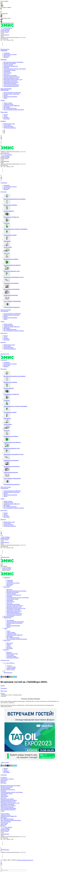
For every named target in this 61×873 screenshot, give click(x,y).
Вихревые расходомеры (10, 63)
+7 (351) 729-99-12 (7, 28)
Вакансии (6, 57)
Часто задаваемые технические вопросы (14, 109)
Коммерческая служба (9, 123)
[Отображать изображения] (1, 15)
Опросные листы (5, 49)
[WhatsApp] (12, 677)
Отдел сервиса (7, 125)
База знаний (7, 118)
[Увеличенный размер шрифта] (2, 6)
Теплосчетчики (7, 72)
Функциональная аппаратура (11, 86)
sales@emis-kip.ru (5, 34)
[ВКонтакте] (4, 130)
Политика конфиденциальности (25, 860)
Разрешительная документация (11, 94)
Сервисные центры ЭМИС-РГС (12, 105)
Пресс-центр (4, 112)
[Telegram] (4, 131)
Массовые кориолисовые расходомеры (13, 62)
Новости (6, 114)
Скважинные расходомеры (10, 80)
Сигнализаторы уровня (9, 70)
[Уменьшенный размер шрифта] (1, 2)
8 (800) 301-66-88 (5, 30)
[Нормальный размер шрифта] (2, 4)
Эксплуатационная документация (12, 92)
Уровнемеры (7, 71)
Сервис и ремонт (8, 103)
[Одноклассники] (3, 677)
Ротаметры (6, 67)
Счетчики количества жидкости (12, 76)
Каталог (6, 95)
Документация (5, 90)
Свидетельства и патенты (10, 54)
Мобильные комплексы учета (11, 78)
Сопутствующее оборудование (11, 84)
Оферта (5, 98)
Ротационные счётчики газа (11, 66)
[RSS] (1, 678)
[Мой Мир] (6, 677)
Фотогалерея (7, 55)
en (1, 136)
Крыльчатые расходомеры (10, 75)
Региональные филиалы (10, 127)
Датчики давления (8, 64)
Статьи (5, 116)
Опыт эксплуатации (6, 88)
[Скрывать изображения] (1, 17)
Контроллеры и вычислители (11, 82)
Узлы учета (6, 74)
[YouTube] (4, 133)
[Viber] (10, 677)
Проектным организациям (10, 96)
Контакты (3, 121)
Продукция (4, 59)
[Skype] (14, 677)
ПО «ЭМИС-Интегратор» (10, 108)
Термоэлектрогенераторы (10, 83)
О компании (4, 50)
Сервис (3, 100)
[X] (8, 677)
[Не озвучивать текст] (1, 21)
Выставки (6, 117)
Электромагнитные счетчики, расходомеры (15, 68)
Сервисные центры (8, 104)
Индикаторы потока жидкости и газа (13, 79)
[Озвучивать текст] (1, 20)
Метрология (7, 107)
